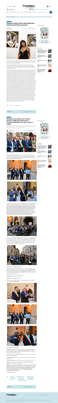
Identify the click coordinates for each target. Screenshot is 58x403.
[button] (50, 6)
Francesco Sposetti (20, 376)
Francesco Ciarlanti (30, 376)
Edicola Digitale (45, 9)
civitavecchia (17, 105)
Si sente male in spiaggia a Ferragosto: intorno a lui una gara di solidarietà (42, 56)
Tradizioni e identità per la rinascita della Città (12, 10)
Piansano (12, 379)
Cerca (47, 6)
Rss (16, 6)
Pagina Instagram (12, 6)
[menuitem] (9, 12)
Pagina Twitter (10, 6)
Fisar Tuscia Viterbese (22, 380)
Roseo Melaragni (20, 379)
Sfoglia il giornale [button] (44, 40)
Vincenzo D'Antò (30, 379)
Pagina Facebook (8, 6)
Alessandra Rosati (11, 130)
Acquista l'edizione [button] (44, 42)
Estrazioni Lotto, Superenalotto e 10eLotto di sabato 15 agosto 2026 (42, 66)
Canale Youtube (14, 6)
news (11, 105)
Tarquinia (12, 376)
